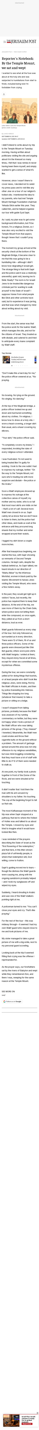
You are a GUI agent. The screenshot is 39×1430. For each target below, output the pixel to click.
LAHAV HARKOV (9, 134)
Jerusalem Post (7, 52)
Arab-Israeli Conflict (20, 52)
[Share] (4, 94)
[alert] (20, 1420)
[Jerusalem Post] (21, 42)
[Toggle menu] (4, 42)
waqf (3, 995)
